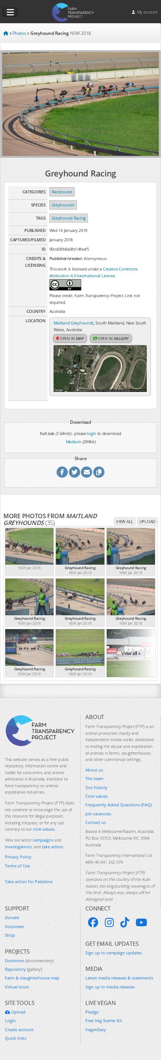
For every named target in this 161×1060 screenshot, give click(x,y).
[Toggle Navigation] (10, 12)
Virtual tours (17, 987)
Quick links (15, 1038)
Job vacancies (98, 813)
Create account (19, 1029)
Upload (147, 521)
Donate (12, 917)
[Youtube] (141, 922)
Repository (23, 969)
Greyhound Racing (69, 218)
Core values (96, 796)
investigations (18, 846)
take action (52, 846)
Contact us (95, 822)
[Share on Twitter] (74, 472)
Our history (96, 787)
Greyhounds (63, 205)
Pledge (91, 1012)
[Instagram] (109, 922)
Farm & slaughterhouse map (32, 978)
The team (94, 778)
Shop (10, 935)
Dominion (29, 960)
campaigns (43, 840)
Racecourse (62, 191)
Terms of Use (17, 866)
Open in (71, 338)
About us (94, 770)
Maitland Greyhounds (74, 323)
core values (44, 829)
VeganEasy (95, 1029)
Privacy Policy (18, 857)
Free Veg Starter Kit (103, 1020)
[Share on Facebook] (62, 472)
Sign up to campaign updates (113, 952)
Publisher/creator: (66, 258)
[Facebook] (93, 922)
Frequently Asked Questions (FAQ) (118, 804)
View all (124, 521)
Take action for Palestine (28, 881)
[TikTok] (125, 922)
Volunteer (14, 926)
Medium (73, 441)
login (91, 433)
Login (10, 1020)
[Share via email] (86, 472)
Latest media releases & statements (119, 978)
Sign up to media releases (110, 987)
